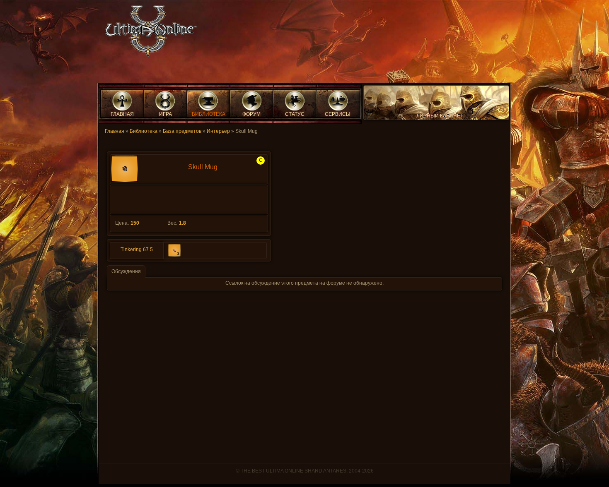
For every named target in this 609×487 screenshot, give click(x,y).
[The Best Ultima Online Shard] (148, 34)
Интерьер (218, 131)
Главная (114, 131)
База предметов (182, 131)
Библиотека (143, 131)
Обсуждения (126, 271)
